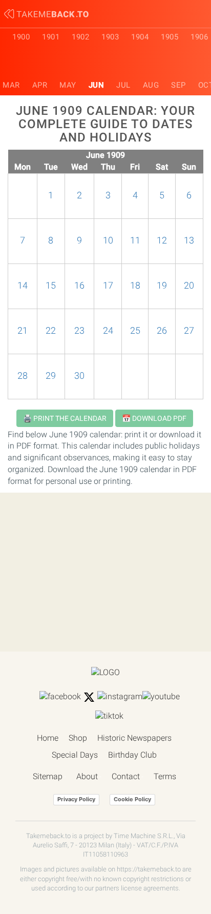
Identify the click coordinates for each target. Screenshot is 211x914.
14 (22, 285)
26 (162, 331)
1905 (169, 37)
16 (79, 285)
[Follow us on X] (89, 697)
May (67, 85)
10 (108, 240)
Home (47, 738)
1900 (21, 37)
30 (79, 376)
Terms (165, 776)
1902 (80, 37)
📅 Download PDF (154, 418)
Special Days (75, 755)
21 (22, 331)
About (87, 776)
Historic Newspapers (134, 738)
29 (51, 376)
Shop (78, 738)
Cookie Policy (132, 799)
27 (189, 331)
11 (135, 240)
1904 (140, 37)
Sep (178, 85)
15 (51, 285)
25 (135, 331)
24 (108, 331)
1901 (50, 37)
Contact (126, 776)
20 (189, 285)
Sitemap (47, 776)
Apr (40, 85)
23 (79, 331)
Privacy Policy (76, 799)
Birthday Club (132, 755)
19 (162, 285)
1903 (110, 37)
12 (162, 240)
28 (22, 376)
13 (189, 240)
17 (108, 285)
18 (135, 285)
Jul (123, 85)
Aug (151, 85)
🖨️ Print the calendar (65, 418)
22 (51, 331)
